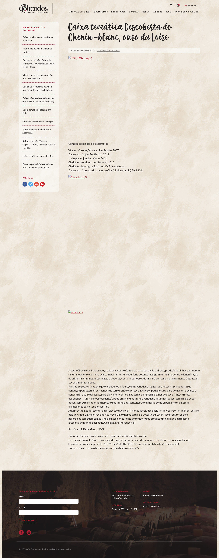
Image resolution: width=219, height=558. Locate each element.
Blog (168, 12)
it (198, 5)
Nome (21, 496)
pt (186, 5)
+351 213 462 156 (151, 506)
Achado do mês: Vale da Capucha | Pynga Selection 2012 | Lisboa (38, 144)
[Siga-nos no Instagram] (29, 532)
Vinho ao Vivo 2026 (79, 12)
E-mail (22, 507)
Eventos (157, 12)
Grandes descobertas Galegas (37, 121)
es (192, 5)
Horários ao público (187, 12)
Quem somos (101, 12)
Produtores (118, 12)
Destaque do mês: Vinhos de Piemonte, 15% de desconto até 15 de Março (38, 63)
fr (195, 5)
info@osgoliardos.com (153, 495)
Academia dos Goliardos (108, 50)
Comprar (134, 12)
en (189, 5)
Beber (146, 12)
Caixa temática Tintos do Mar (37, 155)
